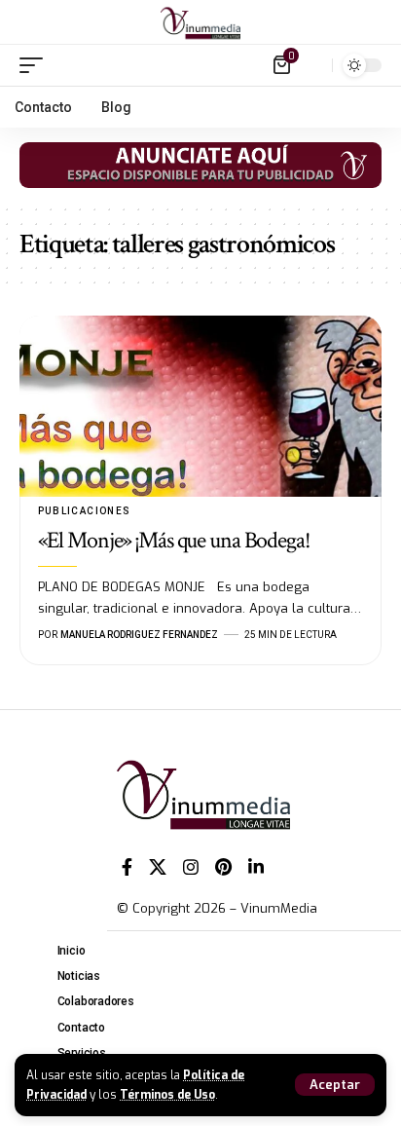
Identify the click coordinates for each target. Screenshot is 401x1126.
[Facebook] (127, 867)
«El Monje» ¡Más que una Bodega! (174, 540)
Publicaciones (84, 511)
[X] (157, 867)
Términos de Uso (167, 1095)
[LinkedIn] (256, 867)
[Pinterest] (223, 867)
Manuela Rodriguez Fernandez (139, 634)
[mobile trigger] (36, 65)
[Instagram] (190, 867)
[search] (313, 65)
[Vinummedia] (200, 22)
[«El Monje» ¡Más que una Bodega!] (200, 406)
